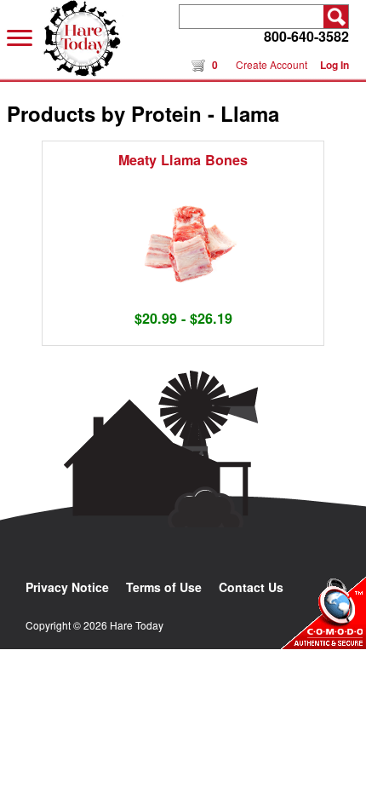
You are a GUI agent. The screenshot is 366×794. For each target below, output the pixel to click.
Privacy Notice (67, 587)
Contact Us (251, 587)
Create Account (271, 64)
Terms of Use (164, 587)
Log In (334, 64)
